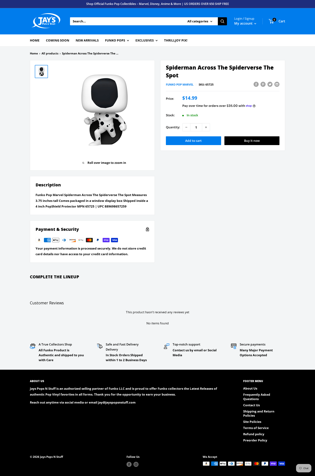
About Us (250, 388)
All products (50, 53)
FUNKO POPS (115, 40)
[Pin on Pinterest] (263, 84)
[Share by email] (276, 84)
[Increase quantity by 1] (206, 127)
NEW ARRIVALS (87, 40)
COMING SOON (57, 40)
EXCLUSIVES (144, 40)
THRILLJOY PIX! (175, 40)
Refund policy (253, 434)
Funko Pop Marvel (179, 84)
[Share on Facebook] (256, 84)
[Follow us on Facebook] (129, 464)
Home (34, 53)
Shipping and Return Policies (258, 413)
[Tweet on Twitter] (270, 84)
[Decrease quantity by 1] (186, 127)
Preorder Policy (255, 440)
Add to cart (193, 141)
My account (243, 23)
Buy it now (252, 141)
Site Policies (252, 422)
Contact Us (251, 405)
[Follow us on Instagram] (136, 464)
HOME (35, 40)
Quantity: (173, 127)
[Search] (222, 21)
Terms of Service (256, 428)
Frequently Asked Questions (256, 396)
